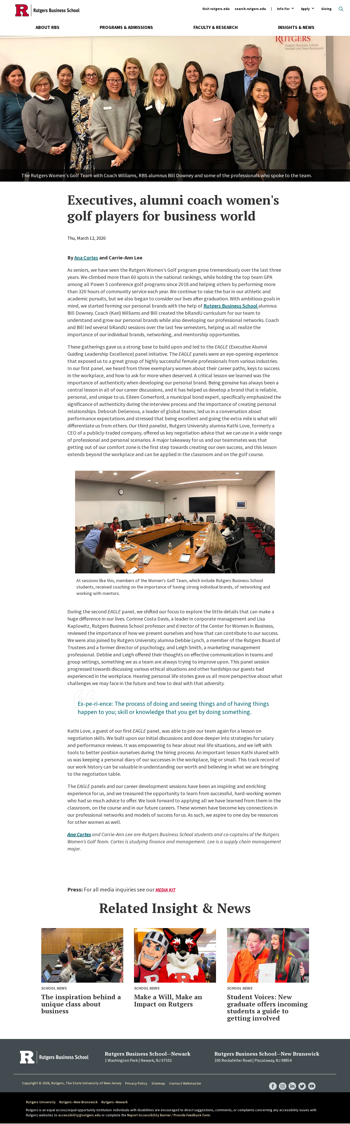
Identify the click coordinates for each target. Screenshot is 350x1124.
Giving (326, 9)
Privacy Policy (136, 1083)
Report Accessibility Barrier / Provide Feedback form (168, 1115)
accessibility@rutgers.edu (79, 1115)
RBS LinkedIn (292, 1081)
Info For (283, 9)
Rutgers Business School (230, 305)
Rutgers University (41, 1102)
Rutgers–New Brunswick (78, 1102)
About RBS (47, 27)
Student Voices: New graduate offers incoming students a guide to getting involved (267, 1007)
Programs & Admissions (126, 27)
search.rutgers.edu (250, 9)
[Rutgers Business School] (47, 10)
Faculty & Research (215, 27)
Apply (305, 9)
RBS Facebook (273, 1081)
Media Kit (166, 890)
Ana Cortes (86, 257)
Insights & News (296, 27)
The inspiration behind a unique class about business (81, 1004)
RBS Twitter (302, 1081)
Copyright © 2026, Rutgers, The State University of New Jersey (71, 1083)
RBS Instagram (282, 1081)
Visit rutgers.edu (216, 9)
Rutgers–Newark (114, 1102)
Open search (341, 9)
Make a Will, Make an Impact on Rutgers (168, 1000)
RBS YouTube (312, 1081)
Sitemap (158, 1083)
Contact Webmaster (185, 1083)
